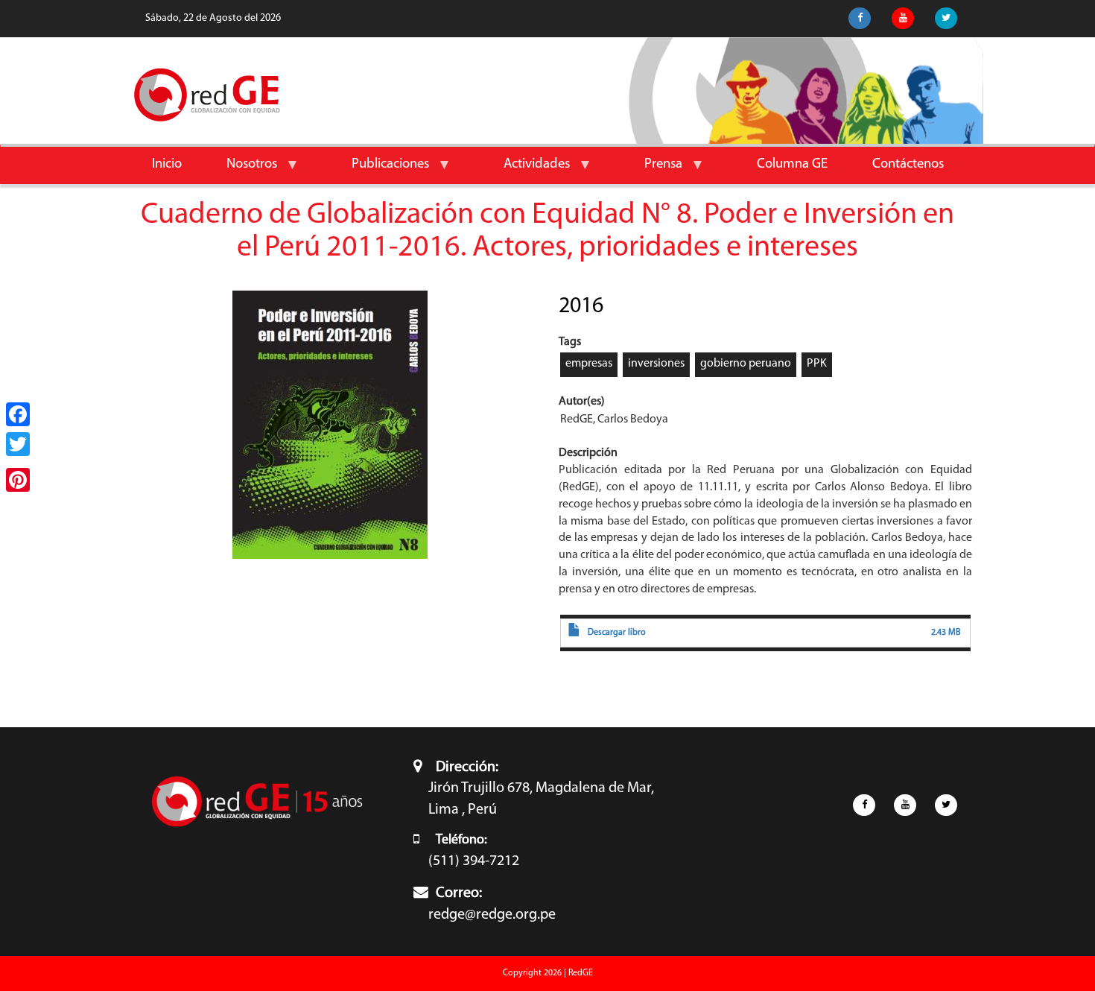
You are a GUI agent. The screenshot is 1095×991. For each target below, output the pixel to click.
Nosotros (240, 170)
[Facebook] (18, 414)
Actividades (525, 170)
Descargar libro (617, 632)
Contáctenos (908, 164)
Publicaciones (379, 170)
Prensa (652, 170)
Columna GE (792, 164)
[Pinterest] (18, 480)
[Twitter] (18, 444)
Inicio (167, 164)
